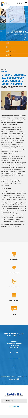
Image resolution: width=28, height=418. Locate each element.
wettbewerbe (14, 259)
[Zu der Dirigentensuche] (14, 297)
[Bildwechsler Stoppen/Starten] (25, 38)
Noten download (14, 287)
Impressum (3, 376)
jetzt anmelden (14, 406)
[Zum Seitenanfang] (14, 367)
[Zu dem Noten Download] (14, 284)
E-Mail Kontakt (14, 359)
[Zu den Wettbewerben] (14, 256)
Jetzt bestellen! (15, 35)
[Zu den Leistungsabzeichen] (14, 270)
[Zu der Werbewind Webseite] (18, 379)
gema (14, 314)
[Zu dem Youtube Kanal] (17, 352)
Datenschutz (7, 376)
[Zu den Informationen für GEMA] (14, 311)
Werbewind (15, 379)
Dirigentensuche (14, 300)
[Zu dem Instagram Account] (14, 353)
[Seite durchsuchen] (17, 3)
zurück (4, 72)
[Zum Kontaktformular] (21, 3)
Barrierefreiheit (24, 376)
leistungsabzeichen (14, 273)
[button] (26, 3)
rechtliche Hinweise (14, 376)
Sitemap (19, 376)
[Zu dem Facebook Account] (11, 353)
